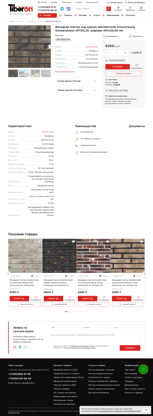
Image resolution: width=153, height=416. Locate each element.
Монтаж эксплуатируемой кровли (104, 385)
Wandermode (92, 47)
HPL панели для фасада (65, 393)
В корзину (117, 67)
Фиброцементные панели (65, 396)
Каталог (47, 15)
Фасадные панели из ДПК (66, 370)
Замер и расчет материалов (101, 389)
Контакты (130, 15)
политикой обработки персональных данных (80, 347)
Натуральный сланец (63, 400)
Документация (92, 2)
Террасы (68, 15)
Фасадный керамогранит (65, 381)
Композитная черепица (64, 404)
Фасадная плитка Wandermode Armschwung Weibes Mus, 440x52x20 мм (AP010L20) (24, 282)
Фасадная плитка (35, 21)
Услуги (97, 15)
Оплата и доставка (133, 377)
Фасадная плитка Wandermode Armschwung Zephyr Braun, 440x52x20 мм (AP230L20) (92, 282)
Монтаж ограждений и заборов (102, 381)
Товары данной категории (69, 90)
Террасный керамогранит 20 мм (69, 377)
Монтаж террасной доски (100, 374)
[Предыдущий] (8, 274)
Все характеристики (64, 71)
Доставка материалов (98, 393)
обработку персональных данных (82, 346)
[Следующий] (145, 274)
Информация (113, 15)
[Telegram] (62, 9)
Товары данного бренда (69, 81)
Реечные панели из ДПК (65, 385)
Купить (17, 298)
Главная (11, 21)
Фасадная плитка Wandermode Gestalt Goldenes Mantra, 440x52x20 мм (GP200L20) (58, 282)
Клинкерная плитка (53, 21)
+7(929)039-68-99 (47, 10)
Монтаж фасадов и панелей (101, 370)
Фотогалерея (131, 374)
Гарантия (129, 381)
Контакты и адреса (134, 393)
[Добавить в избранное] (39, 241)
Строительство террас (99, 377)
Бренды (54, 2)
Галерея (78, 2)
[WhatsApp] (25, 347)
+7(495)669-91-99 (47, 7)
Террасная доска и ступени (66, 374)
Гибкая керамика (62, 389)
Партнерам (66, 2)
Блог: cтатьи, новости (135, 389)
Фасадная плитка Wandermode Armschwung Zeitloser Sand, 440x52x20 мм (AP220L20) (126, 282)
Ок (146, 410)
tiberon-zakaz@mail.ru (136, 2)
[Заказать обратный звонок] (14, 347)
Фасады (83, 15)
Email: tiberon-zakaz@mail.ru (21, 383)
